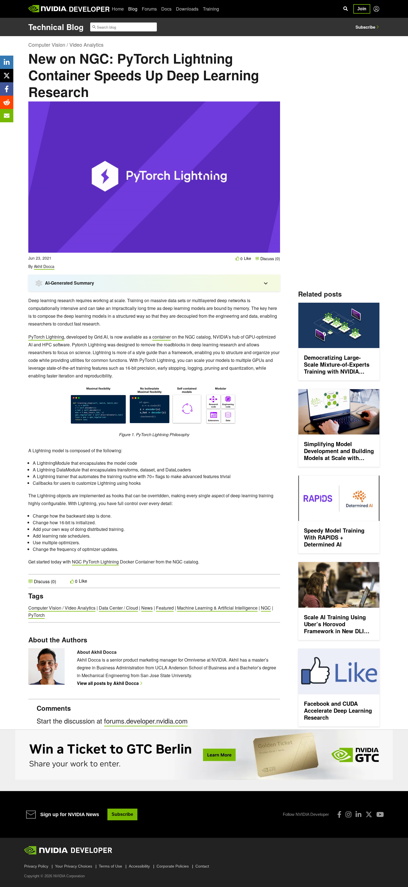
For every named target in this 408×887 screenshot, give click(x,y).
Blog (132, 9)
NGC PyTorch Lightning (95, 561)
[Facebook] (339, 814)
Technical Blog (56, 27)
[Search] (345, 9)
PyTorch (36, 615)
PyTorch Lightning (46, 337)
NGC (266, 608)
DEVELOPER (89, 9)
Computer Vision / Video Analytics (66, 44)
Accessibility (139, 866)
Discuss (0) (269, 258)
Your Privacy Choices (73, 866)
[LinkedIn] (358, 814)
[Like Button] (238, 258)
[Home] (47, 9)
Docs (166, 9)
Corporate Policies (173, 866)
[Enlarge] (233, 392)
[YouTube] (380, 814)
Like (247, 258)
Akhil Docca (44, 266)
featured (165, 608)
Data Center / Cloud (118, 608)
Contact (202, 866)
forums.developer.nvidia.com (146, 720)
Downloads (187, 9)
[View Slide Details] (204, 755)
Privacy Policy (36, 866)
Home (118, 9)
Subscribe (365, 27)
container (161, 337)
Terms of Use (110, 866)
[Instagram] (348, 814)
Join (361, 8)
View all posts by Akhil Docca (108, 683)
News (147, 608)
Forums (149, 9)
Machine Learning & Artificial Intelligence (217, 608)
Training (211, 9)
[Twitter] (369, 814)
